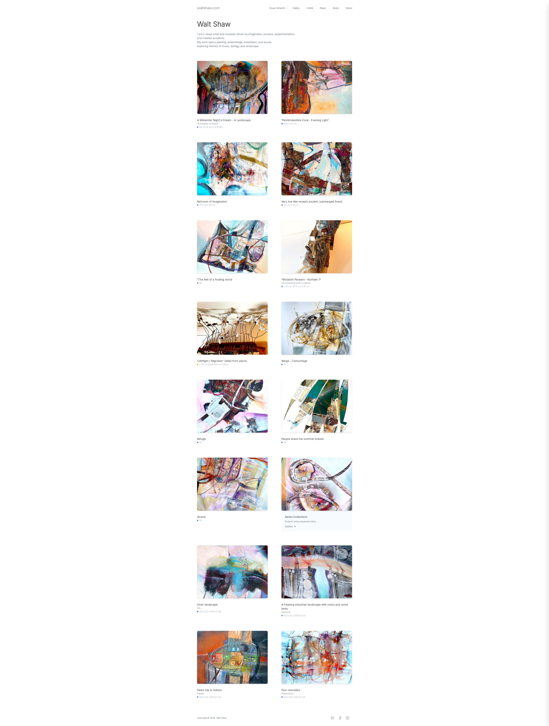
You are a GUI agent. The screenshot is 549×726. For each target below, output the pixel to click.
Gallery (296, 8)
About (349, 8)
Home (310, 8)
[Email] (332, 718)
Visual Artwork (277, 8)
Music (336, 8)
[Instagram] (347, 718)
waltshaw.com (208, 8)
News (323, 8)
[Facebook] (340, 718)
